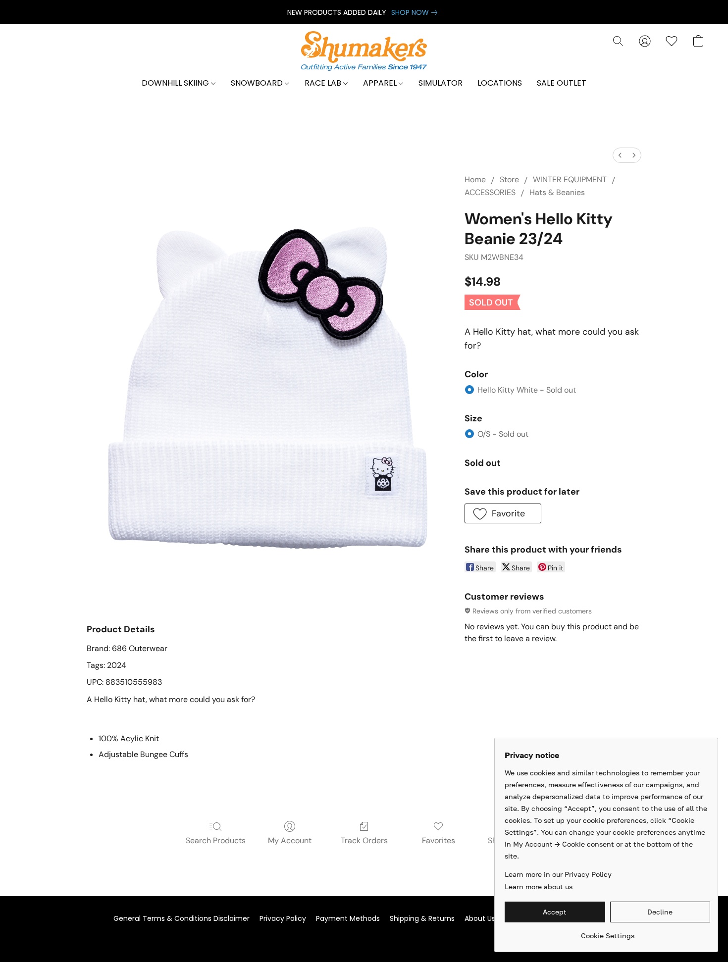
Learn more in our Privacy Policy (558, 874)
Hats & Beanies (557, 192)
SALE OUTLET (561, 83)
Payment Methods (348, 918)
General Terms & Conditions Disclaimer (181, 918)
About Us (480, 918)
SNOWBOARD (258, 83)
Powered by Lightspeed (364, 935)
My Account (290, 840)
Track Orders (364, 840)
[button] (364, 51)
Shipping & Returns (422, 918)
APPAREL (381, 83)
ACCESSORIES (490, 192)
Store (509, 179)
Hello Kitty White (526, 390)
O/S (502, 434)
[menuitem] (620, 155)
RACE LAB (324, 83)
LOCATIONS (499, 83)
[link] (416, 12)
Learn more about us (538, 886)
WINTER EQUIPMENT (570, 179)
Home (475, 179)
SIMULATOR (440, 83)
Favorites (438, 840)
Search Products (216, 840)
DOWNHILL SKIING (176, 83)
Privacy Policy (283, 918)
